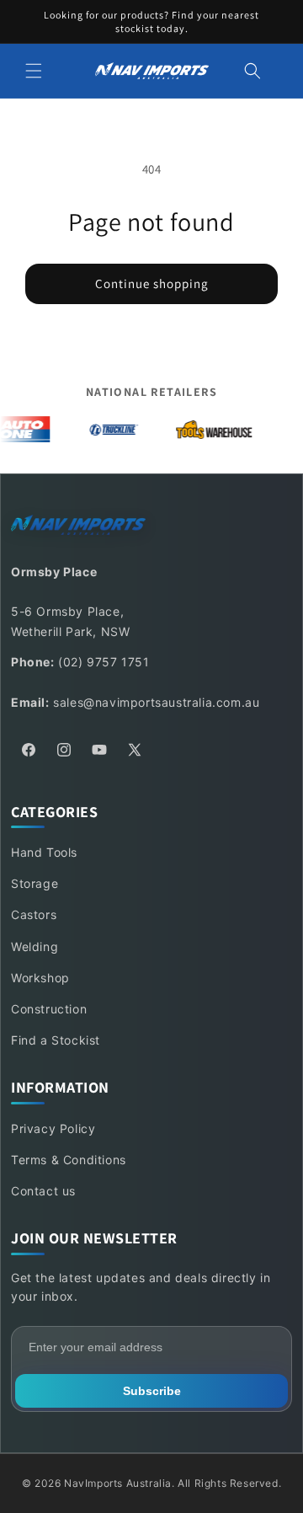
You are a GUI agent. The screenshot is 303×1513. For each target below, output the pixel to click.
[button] (33, 70)
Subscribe (152, 1391)
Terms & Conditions (68, 1159)
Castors (33, 914)
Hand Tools (44, 852)
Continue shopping (152, 283)
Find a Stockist (55, 1040)
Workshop (40, 977)
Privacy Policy (53, 1128)
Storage (34, 883)
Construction (49, 1009)
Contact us (43, 1191)
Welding (34, 946)
